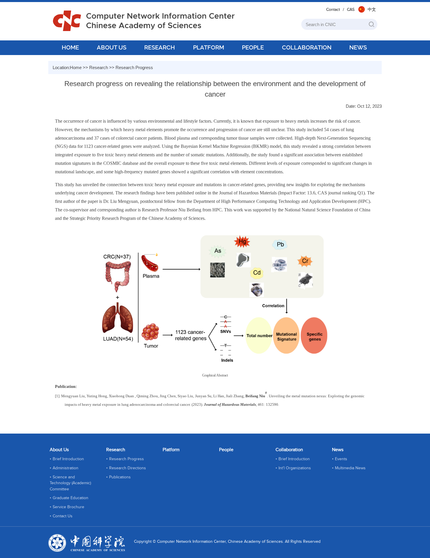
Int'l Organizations (294, 468)
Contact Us (63, 516)
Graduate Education (70, 498)
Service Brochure (68, 507)
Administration (65, 468)
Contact (333, 9)
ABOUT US (111, 47)
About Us (59, 450)
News (337, 450)
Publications (120, 477)
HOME (70, 47)
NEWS (358, 47)
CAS (351, 9)
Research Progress (134, 67)
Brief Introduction (68, 459)
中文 (372, 9)
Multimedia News (350, 468)
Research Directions (127, 468)
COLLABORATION (306, 47)
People (226, 450)
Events (341, 459)
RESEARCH (159, 47)
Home (76, 67)
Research (98, 67)
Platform (171, 450)
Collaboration (289, 450)
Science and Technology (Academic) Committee (70, 483)
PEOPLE (253, 47)
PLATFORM (208, 47)
